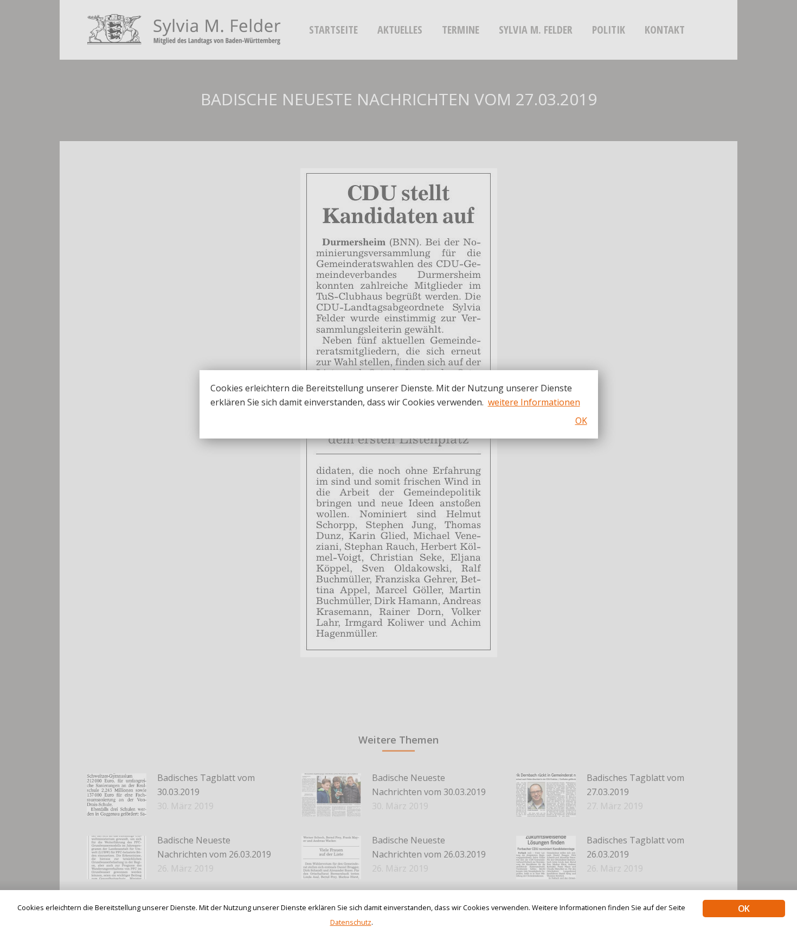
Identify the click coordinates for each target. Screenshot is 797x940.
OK (743, 908)
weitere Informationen (534, 402)
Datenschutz (350, 922)
